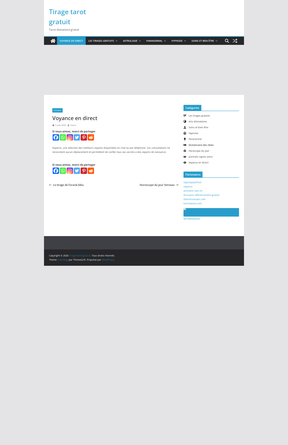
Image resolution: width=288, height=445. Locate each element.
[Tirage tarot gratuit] (53, 41)
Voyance (57, 110)
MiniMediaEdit (192, 218)
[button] (116, 41)
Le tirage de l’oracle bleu (68, 185)
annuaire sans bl (193, 190)
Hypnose (177, 40)
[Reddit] (91, 137)
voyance (188, 186)
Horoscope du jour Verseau (157, 185)
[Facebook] (56, 137)
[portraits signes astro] (198, 157)
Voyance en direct (71, 40)
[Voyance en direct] (196, 162)
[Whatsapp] (63, 137)
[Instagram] (70, 137)
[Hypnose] (191, 133)
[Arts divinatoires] (195, 121)
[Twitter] (77, 137)
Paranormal (154, 40)
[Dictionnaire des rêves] (199, 145)
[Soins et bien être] (196, 127)
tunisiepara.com (193, 203)
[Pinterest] (84, 137)
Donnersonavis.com (195, 199)
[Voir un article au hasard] (235, 41)
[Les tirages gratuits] (197, 116)
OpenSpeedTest (192, 182)
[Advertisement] (144, 70)
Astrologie (130, 40)
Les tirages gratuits (101, 40)
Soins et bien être (203, 40)
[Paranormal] (193, 139)
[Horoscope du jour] (196, 151)
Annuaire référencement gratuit (201, 195)
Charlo (73, 125)
